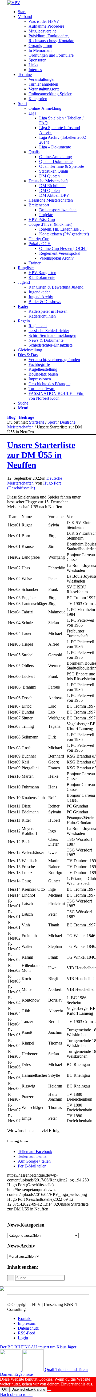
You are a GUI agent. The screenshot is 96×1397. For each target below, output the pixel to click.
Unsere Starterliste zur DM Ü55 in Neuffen (41, 455)
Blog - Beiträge (20, 417)
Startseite (36, 422)
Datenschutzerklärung (28, 1389)
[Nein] (49, 1390)
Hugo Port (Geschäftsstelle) (34, 485)
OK (4, 1389)
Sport (52, 422)
